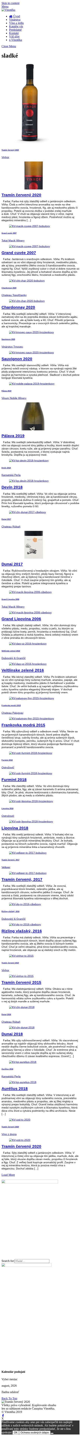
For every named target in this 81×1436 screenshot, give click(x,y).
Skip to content (10, 3)
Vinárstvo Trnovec (12, 346)
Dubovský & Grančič (14, 658)
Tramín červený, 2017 (10, 860)
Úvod (16, 16)
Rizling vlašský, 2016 (10, 911)
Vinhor (5, 157)
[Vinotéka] (8, 9)
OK (16, 1432)
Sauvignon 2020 (8, 339)
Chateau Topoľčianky (14, 295)
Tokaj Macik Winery (13, 240)
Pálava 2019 (6, 391)
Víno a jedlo (16, 23)
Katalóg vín (16, 26)
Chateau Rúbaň (11, 526)
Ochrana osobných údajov (35, 1432)
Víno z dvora (9, 1134)
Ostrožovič (8, 767)
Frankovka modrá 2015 (11, 705)
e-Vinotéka (15, 39)
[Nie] (51, 1433)
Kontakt (14, 33)
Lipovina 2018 (7, 808)
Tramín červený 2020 (10, 150)
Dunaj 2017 (6, 519)
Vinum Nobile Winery (14, 398)
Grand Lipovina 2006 (10, 599)
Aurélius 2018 (7, 1069)
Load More (8, 1174)
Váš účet (14, 36)
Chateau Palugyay (12, 712)
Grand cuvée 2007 (9, 233)
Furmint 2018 (7, 760)
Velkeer (6, 867)
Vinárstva (14, 19)
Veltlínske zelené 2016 (11, 651)
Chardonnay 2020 (9, 288)
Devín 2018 (6, 468)
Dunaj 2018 (6, 1014)
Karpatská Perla (11, 474)
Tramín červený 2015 (10, 963)
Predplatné (15, 29)
